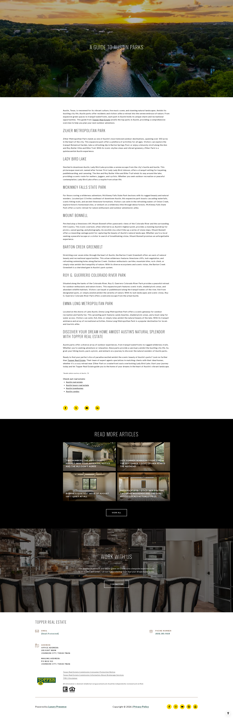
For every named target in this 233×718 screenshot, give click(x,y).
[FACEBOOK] (169, 706)
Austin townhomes (74, 388)
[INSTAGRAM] (175, 706)
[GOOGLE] (188, 706)
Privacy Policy (141, 706)
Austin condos (72, 391)
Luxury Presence (57, 706)
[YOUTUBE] (182, 706)
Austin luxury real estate (77, 385)
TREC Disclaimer (70, 678)
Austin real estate (74, 382)
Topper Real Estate (101, 119)
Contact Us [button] (116, 584)
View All (116, 513)
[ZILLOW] (195, 706)
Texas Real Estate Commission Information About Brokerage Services (93, 675)
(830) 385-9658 (162, 633)
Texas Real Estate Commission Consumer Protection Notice (89, 672)
